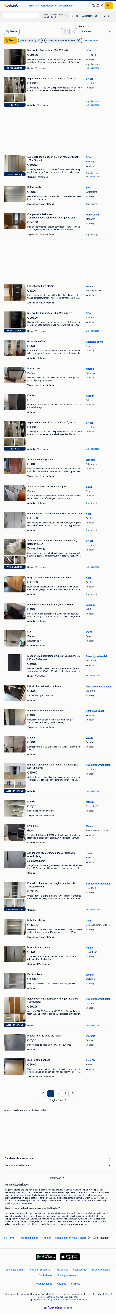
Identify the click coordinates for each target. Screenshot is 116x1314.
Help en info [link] (33, 6)
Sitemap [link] (75, 1283)
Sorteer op (84, 26)
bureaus (93, 1195)
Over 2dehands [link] (44, 1283)
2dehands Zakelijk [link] (15, 1269)
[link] (14, 5)
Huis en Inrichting (28, 40)
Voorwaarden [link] (46, 6)
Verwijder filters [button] (91, 40)
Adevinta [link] (61, 1283)
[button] (98, 5)
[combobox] (21, 15)
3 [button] (65, 1093)
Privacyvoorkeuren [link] (67, 1275)
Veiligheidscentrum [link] (64, 6)
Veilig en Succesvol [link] (40, 1269)
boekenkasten (79, 1195)
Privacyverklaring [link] (101, 1269)
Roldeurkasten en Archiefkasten (61, 40)
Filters (12, 40)
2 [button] (58, 1093)
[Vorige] (43, 1093)
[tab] (65, 31)
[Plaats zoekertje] (109, 5)
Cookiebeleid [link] (46, 1275)
